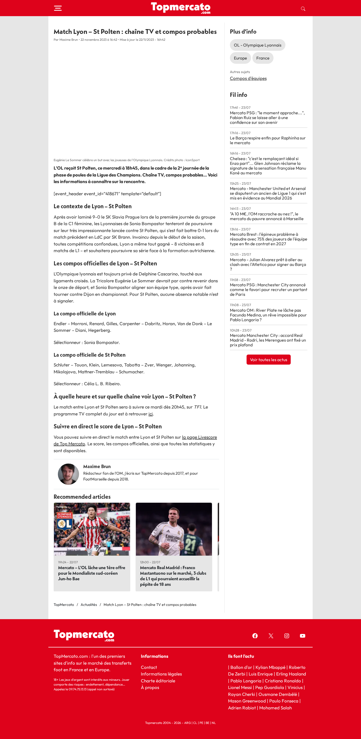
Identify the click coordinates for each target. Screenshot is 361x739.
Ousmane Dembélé (277, 694)
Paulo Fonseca (283, 701)
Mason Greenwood (247, 701)
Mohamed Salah (275, 707)
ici (151, 413)
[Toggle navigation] (58, 8)
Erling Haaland (291, 674)
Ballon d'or (241, 667)
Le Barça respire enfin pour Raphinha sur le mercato (268, 140)
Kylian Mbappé (270, 667)
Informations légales (161, 674)
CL (195, 723)
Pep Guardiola (269, 687)
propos (151, 687)
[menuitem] (303, 8)
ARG (187, 723)
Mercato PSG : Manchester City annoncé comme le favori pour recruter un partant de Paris (268, 289)
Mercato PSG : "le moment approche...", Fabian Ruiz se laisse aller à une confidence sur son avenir (267, 117)
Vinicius (295, 687)
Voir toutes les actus (268, 359)
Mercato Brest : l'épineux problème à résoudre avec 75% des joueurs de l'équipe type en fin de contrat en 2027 (268, 239)
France (263, 58)
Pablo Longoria (245, 680)
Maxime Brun (97, 466)
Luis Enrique (261, 674)
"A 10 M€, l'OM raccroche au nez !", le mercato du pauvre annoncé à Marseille (267, 216)
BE (207, 723)
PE (201, 723)
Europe (240, 58)
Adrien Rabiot (242, 707)
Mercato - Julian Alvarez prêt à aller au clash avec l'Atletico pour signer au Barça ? (268, 264)
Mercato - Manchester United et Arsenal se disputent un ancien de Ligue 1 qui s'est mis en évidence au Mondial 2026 (268, 193)
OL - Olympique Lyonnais (257, 45)
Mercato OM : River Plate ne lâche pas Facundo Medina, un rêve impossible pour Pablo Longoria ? (268, 315)
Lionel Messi (240, 687)
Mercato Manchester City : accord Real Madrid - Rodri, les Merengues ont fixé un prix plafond (268, 340)
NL (214, 723)
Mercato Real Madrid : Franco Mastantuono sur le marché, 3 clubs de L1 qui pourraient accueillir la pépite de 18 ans (173, 576)
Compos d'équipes (248, 78)
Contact (149, 667)
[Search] (303, 8)
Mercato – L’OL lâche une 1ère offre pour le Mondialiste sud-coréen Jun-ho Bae (91, 573)
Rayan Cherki (241, 694)
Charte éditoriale (158, 680)
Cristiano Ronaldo (283, 680)
